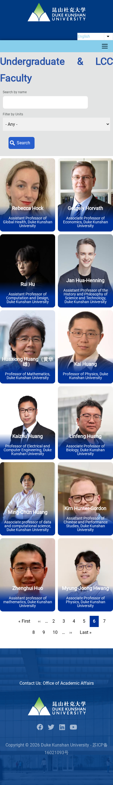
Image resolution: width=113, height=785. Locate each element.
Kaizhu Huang (27, 436)
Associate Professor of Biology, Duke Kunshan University (85, 450)
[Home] (56, 12)
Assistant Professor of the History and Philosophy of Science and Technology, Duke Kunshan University (85, 296)
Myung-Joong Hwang (85, 588)
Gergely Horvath (85, 208)
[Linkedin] (62, 727)
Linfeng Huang (85, 436)
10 (57, 632)
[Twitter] (51, 727)
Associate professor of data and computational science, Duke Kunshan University (27, 526)
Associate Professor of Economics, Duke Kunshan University (85, 222)
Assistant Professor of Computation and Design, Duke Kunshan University (27, 298)
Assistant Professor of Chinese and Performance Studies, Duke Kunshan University (86, 524)
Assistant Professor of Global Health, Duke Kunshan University (27, 222)
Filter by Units (13, 114)
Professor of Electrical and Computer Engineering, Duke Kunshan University (28, 450)
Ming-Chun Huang (27, 512)
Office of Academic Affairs (68, 683)
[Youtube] (73, 727)
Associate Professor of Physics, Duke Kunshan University (85, 602)
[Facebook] (40, 727)
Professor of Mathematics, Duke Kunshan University (27, 376)
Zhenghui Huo (27, 588)
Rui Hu (28, 284)
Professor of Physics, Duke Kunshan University (85, 376)
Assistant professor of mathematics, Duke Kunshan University (27, 602)
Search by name (15, 92)
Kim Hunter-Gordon (85, 508)
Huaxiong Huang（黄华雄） (27, 361)
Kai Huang (85, 364)
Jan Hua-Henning (85, 280)
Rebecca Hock (27, 208)
